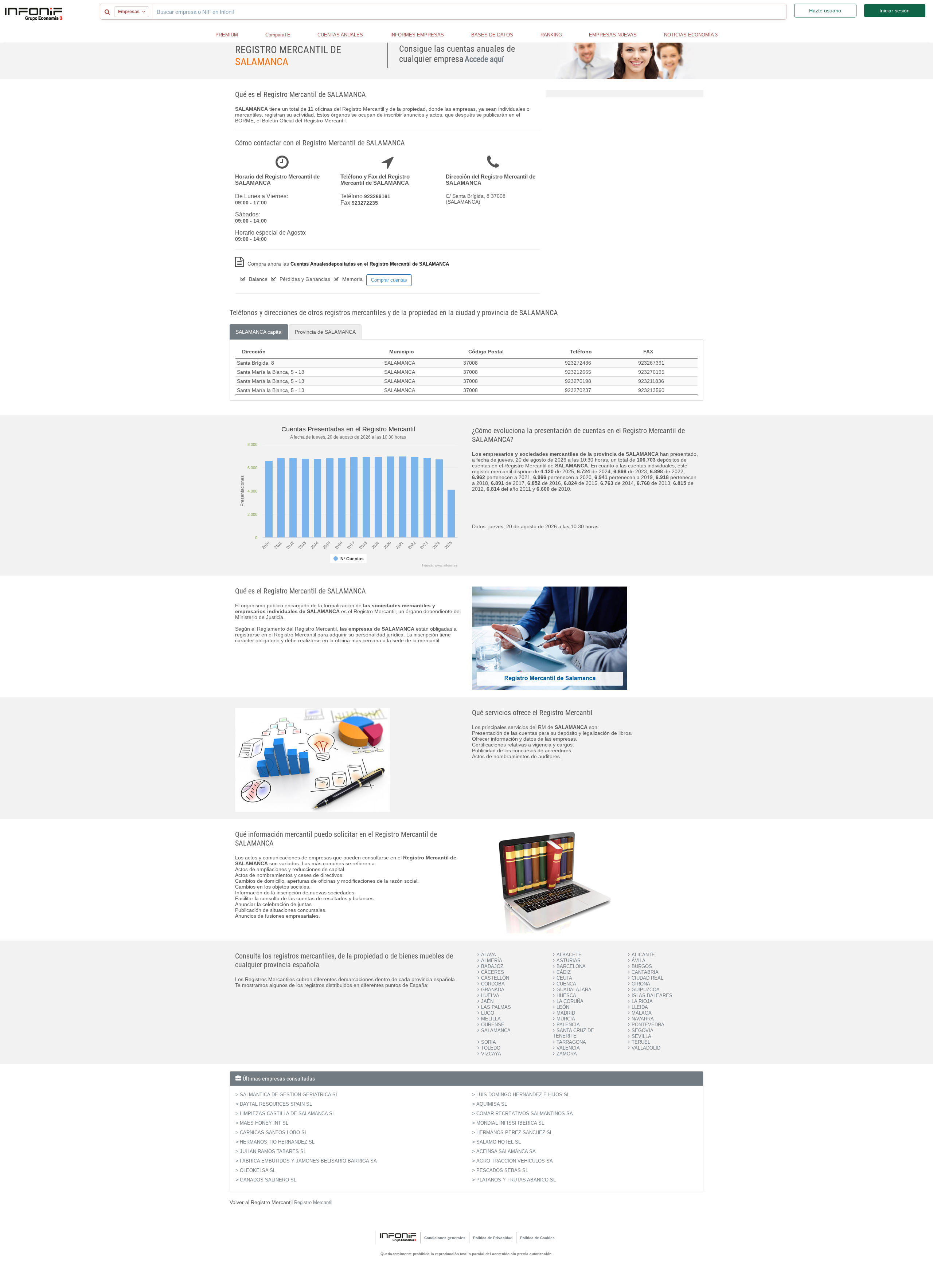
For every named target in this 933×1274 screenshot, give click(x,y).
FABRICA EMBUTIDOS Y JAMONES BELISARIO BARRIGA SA (308, 1161)
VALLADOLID (646, 1048)
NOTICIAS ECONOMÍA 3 (691, 35)
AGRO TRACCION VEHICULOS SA (514, 1161)
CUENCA (566, 984)
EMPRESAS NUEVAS (613, 35)
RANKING (551, 35)
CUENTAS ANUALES (340, 35)
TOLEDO (490, 1048)
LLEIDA (640, 1007)
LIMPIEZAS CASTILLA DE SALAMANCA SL (287, 1113)
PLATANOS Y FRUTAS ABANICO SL (516, 1180)
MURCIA (566, 1019)
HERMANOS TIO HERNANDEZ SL (277, 1142)
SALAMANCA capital (258, 332)
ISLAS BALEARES (652, 995)
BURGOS (642, 966)
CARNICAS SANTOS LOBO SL (273, 1132)
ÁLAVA (488, 954)
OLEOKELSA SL (258, 1170)
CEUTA (564, 978)
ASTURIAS (569, 960)
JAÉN (487, 1001)
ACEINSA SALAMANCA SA (506, 1151)
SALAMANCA (496, 1030)
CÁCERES (492, 972)
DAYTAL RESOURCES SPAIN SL (276, 1104)
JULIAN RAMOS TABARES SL (273, 1151)
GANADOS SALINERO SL (268, 1180)
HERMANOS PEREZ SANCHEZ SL (514, 1132)
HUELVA (490, 995)
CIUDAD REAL (647, 978)
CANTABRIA (645, 972)
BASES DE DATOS (492, 35)
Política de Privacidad (492, 1238)
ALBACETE (569, 954)
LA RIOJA (642, 1001)
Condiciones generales (444, 1238)
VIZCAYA (491, 1054)
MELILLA (491, 1019)
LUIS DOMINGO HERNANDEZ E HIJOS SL (523, 1094)
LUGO (487, 1013)
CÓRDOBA (493, 984)
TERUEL (641, 1042)
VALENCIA (568, 1048)
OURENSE (492, 1024)
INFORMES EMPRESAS (417, 35)
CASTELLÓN (495, 978)
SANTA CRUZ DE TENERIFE (573, 1033)
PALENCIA (568, 1024)
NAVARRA (643, 1019)
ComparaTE (277, 35)
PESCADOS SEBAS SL (502, 1170)
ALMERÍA (491, 960)
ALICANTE (643, 954)
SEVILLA (641, 1036)
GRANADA (492, 989)
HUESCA (566, 995)
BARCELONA (571, 966)
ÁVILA (638, 960)
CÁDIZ (564, 972)
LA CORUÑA (570, 1001)
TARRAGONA (571, 1042)
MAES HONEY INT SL (264, 1123)
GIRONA (641, 984)
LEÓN (563, 1007)
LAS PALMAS (496, 1007)
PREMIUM (226, 35)
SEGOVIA (642, 1030)
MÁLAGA (642, 1013)
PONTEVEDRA (648, 1024)
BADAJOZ (492, 966)
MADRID (566, 1013)
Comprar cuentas (389, 280)
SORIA (488, 1042)
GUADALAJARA (574, 989)
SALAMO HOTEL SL (498, 1142)
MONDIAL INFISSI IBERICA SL (510, 1123)
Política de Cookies (537, 1238)
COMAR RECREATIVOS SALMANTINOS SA (524, 1113)
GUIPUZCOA (646, 989)
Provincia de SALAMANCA (325, 332)
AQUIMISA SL (491, 1104)
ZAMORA (567, 1054)
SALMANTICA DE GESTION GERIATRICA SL (289, 1094)
